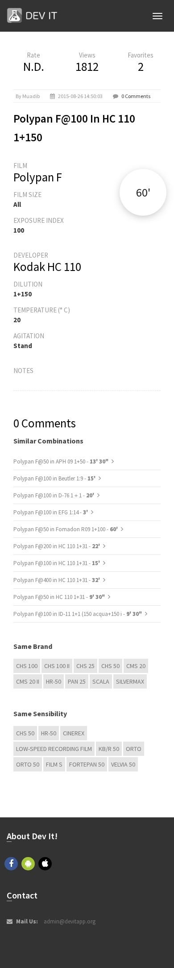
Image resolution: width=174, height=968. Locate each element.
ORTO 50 (27, 764)
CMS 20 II (27, 681)
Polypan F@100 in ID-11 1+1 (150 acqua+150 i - (77, 614)
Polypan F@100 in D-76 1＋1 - (54, 495)
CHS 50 (110, 666)
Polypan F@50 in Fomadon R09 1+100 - (66, 529)
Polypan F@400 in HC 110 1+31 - (57, 580)
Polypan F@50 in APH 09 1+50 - (60, 461)
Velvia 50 (123, 764)
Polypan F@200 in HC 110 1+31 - (57, 546)
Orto (133, 749)
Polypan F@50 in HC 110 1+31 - (59, 597)
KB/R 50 (109, 749)
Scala (100, 681)
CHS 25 (85, 666)
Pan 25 (77, 681)
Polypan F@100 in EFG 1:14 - (51, 512)
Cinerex (73, 733)
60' (143, 192)
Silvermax (130, 681)
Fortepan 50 (86, 764)
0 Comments (135, 96)
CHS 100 (26, 666)
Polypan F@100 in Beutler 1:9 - (55, 478)
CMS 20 (135, 666)
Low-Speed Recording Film (54, 749)
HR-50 (53, 681)
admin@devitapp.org (69, 921)
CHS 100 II (57, 666)
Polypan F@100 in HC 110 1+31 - (57, 563)
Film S (54, 764)
